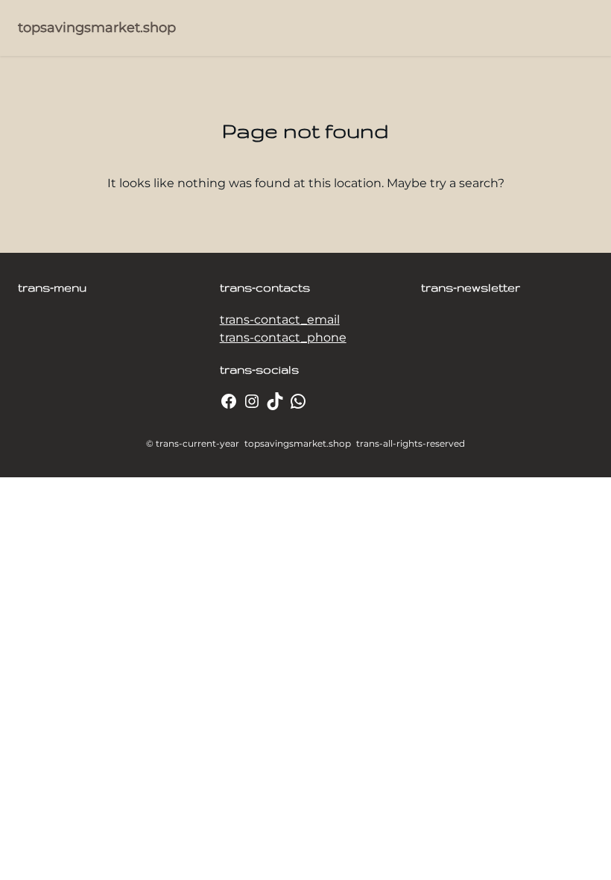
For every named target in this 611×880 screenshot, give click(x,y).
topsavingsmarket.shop (97, 27)
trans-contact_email (280, 319)
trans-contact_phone (283, 337)
